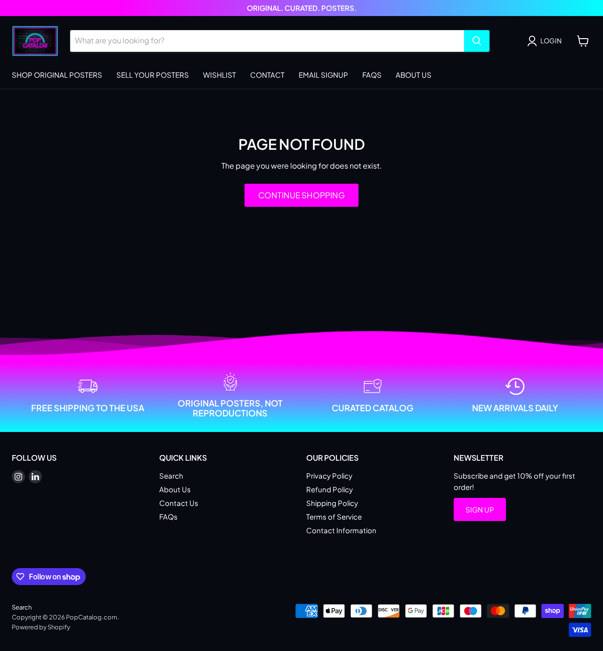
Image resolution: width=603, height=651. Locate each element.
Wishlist (219, 74)
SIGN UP (479, 509)
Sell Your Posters (152, 74)
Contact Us (178, 502)
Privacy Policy (329, 475)
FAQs (372, 74)
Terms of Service (334, 516)
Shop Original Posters (57, 74)
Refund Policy (329, 489)
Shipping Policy (332, 502)
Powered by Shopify (41, 627)
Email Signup (323, 74)
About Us (414, 74)
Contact (267, 74)
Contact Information (341, 530)
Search (171, 475)
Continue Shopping (301, 195)
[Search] (476, 41)
